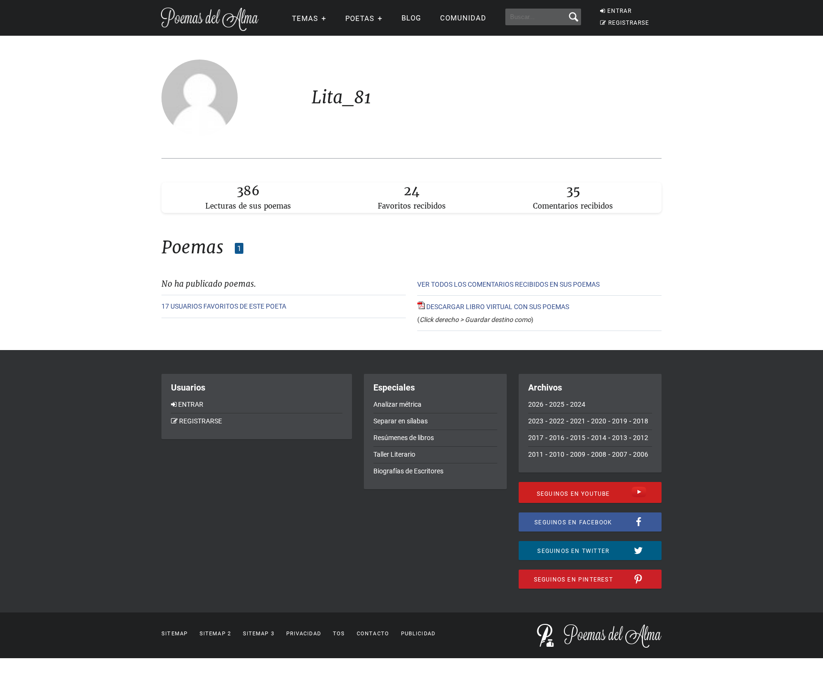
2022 (556, 421)
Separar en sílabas (400, 421)
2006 (640, 454)
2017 (535, 437)
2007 (619, 454)
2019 (619, 421)
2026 (535, 404)
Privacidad (303, 634)
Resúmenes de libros (403, 437)
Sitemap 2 (215, 634)
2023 (535, 421)
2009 (577, 454)
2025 (556, 404)
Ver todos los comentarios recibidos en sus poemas (508, 284)
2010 (556, 454)
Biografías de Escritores (408, 471)
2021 (577, 421)
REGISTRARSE (628, 23)
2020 (598, 421)
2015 (577, 437)
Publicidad (418, 634)
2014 (598, 437)
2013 (619, 437)
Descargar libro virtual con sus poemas (497, 307)
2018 (640, 421)
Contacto (373, 634)
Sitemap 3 (258, 634)
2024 (577, 404)
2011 (535, 454)
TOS (339, 634)
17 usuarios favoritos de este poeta (223, 306)
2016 (556, 437)
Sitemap (174, 634)
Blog (411, 18)
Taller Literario (394, 454)
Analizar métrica (397, 404)
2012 (640, 437)
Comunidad (463, 18)
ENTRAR (619, 11)
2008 (598, 454)
